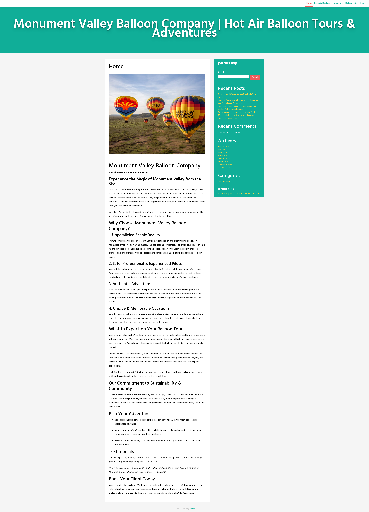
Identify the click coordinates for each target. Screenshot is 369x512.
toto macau (253, 193)
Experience (338, 3)
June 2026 (222, 152)
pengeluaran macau (237, 193)
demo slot (223, 193)
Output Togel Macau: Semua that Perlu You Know (237, 95)
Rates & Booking (322, 3)
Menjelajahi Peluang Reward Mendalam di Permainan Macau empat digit (236, 117)
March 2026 (223, 155)
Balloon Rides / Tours (355, 3)
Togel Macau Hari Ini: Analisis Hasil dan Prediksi (237, 112)
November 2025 (225, 164)
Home (309, 3)
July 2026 (222, 149)
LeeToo (192, 508)
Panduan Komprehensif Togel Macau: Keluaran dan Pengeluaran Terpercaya (238, 101)
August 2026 (223, 146)
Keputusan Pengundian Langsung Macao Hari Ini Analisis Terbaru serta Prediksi (238, 108)
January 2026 (223, 161)
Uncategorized (224, 181)
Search (221, 72)
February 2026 (224, 158)
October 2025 (224, 167)
